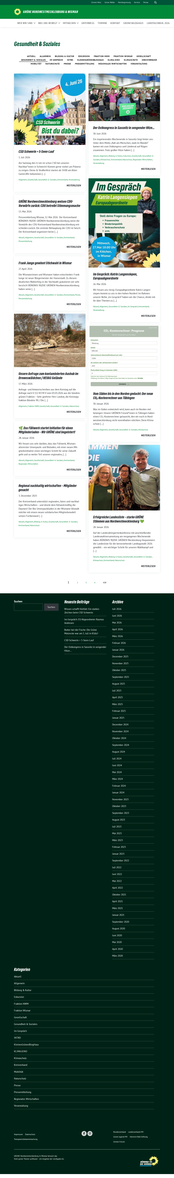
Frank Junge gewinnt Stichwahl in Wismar (45, 263)
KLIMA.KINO (114, 60)
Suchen (18, 601)
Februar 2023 (119, 846)
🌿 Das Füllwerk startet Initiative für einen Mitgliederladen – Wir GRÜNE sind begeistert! (47, 430)
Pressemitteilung (84, 63)
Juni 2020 (117, 935)
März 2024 (117, 778)
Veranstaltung (139, 63)
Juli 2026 (116, 608)
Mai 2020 (117, 942)
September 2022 (120, 860)
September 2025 (120, 676)
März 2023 (117, 840)
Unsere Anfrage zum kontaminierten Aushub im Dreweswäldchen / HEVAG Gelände (48, 376)
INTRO (70, 60)
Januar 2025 (118, 717)
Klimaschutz (131, 60)
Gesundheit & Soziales (33, 60)
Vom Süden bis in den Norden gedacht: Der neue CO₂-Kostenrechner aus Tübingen (123, 396)
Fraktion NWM (102, 56)
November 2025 (120, 663)
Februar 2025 (119, 710)
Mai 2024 (117, 772)
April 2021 (117, 901)
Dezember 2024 (120, 724)
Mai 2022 (117, 880)
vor (104, 582)
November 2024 (120, 731)
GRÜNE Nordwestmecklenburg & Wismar (50, 12)
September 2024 (120, 744)
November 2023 (120, 799)
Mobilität (36, 63)
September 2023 (120, 812)
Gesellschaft (144, 56)
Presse (67, 63)
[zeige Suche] (155, 2)
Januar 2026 (118, 649)
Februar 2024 (119, 785)
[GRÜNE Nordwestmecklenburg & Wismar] (17, 11)
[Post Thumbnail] (49, 108)
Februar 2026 (119, 642)
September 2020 (120, 921)
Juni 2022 (117, 874)
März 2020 (117, 955)
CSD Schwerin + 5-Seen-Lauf (36, 151)
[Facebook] (84, 1133)
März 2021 (117, 908)
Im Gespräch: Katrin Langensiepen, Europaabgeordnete (115, 276)
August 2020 (118, 928)
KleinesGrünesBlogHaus (90, 60)
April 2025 (117, 697)
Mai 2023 (117, 833)
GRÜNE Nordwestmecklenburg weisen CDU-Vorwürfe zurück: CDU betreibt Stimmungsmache (49, 203)
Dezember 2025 (120, 656)
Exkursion (84, 56)
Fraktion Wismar (123, 56)
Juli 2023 (116, 826)
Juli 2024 (116, 758)
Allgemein (45, 56)
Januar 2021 (118, 914)
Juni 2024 (117, 765)
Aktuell (31, 56)
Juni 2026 (117, 615)
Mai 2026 (117, 622)
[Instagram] (89, 1133)
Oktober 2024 (119, 738)
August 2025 (118, 683)
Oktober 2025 (119, 670)
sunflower (34, 1159)
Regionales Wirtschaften (112, 63)
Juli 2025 (116, 690)
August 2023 (118, 819)
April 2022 (117, 887)
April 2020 (117, 948)
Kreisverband (149, 60)
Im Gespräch (56, 60)
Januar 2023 (118, 853)
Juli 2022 (116, 867)
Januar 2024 (118, 792)
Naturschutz (52, 63)
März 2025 (117, 704)
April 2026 (117, 629)
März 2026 (117, 636)
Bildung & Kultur (64, 56)
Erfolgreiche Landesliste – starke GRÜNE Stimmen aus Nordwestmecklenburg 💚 (118, 519)
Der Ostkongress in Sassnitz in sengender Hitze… (124, 128)
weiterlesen (73, 185)
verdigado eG (58, 1159)
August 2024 (118, 751)
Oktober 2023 (119, 806)
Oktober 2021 (119, 894)
